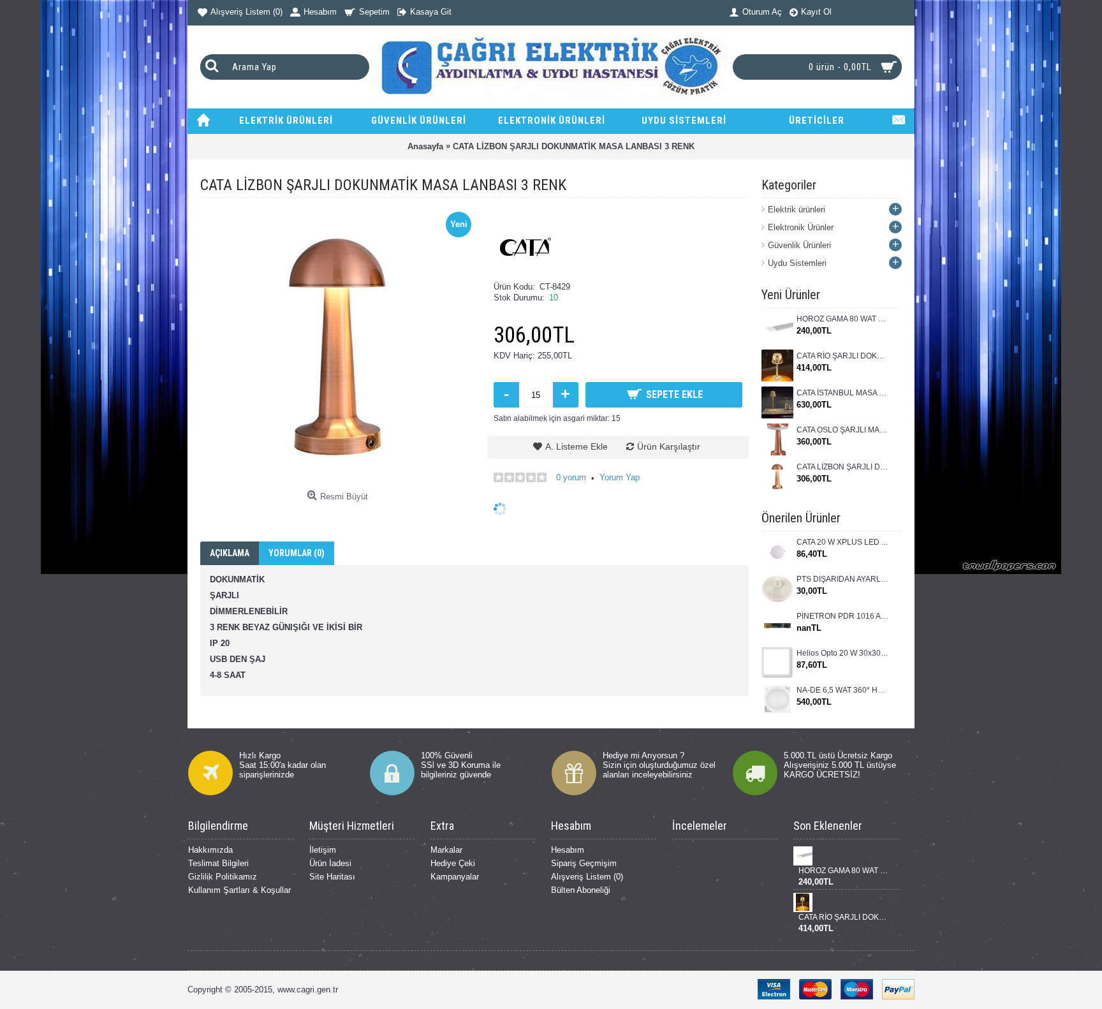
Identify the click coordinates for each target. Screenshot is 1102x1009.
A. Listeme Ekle (576, 446)
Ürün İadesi (330, 863)
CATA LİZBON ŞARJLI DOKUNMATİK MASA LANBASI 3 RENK (843, 466)
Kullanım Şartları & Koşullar (239, 890)
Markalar (446, 850)
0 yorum (571, 477)
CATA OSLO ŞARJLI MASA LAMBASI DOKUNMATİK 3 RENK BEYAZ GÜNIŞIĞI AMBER (843, 429)
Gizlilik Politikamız (222, 876)
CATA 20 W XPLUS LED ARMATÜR (843, 542)
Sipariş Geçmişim (584, 863)
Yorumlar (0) (296, 553)
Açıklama (229, 553)
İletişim (322, 850)
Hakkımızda (210, 850)
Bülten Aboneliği (580, 890)
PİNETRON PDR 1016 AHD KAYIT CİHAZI (843, 616)
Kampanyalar (454, 876)
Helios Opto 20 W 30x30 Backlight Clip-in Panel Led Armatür (843, 653)
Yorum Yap (619, 477)
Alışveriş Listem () (587, 876)
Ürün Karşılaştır (668, 446)
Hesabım (567, 850)
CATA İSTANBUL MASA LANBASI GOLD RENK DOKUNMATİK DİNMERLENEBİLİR (843, 392)
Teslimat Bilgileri (218, 863)
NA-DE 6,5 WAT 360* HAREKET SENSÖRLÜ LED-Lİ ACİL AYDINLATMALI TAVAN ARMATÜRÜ (843, 690)
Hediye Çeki (452, 863)
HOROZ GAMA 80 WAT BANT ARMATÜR (843, 318)
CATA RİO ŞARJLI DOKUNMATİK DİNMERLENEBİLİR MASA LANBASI (843, 355)
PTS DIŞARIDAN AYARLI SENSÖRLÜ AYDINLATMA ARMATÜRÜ (843, 579)
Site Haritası (332, 876)
